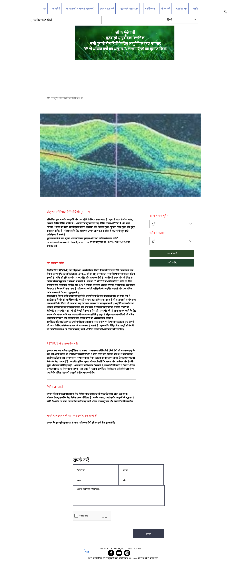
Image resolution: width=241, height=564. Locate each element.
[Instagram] (127, 553)
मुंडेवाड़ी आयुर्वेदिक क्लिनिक (125, 38)
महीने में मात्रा (158, 233)
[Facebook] (111, 553)
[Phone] (86, 551)
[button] (226, 11)
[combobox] (172, 224)
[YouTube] (119, 553)
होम (48, 98)
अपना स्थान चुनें (159, 216)
